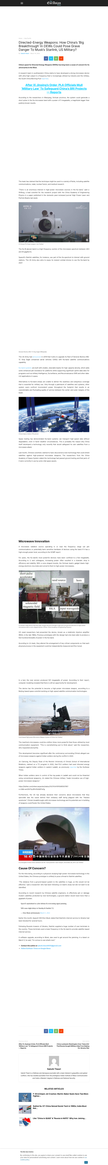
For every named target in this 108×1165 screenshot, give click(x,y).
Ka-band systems (25, 368)
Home (20, 38)
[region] (54, 23)
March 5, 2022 (45, 913)
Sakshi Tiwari (25, 53)
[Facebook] (46, 58)
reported (45, 79)
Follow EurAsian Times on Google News (36, 948)
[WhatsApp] (56, 58)
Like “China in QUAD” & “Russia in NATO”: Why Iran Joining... (59, 1118)
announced (37, 357)
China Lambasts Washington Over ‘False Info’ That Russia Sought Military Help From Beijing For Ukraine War (73, 1046)
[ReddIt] (61, 58)
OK (86, 1162)
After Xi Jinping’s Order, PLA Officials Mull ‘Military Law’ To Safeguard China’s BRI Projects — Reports (54, 88)
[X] (51, 58)
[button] (22, 3)
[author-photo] (54, 1066)
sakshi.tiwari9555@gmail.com (49, 946)
